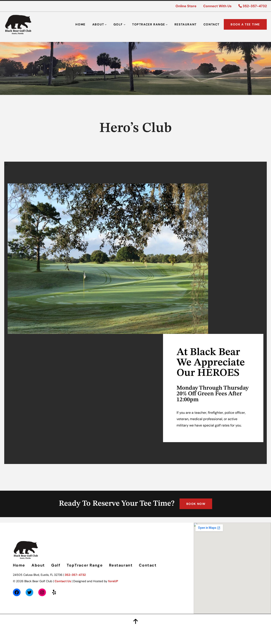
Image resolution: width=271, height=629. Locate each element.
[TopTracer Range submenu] (166, 24)
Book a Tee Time (245, 24)
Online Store (186, 6)
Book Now (196, 504)
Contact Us (63, 581)
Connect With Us (217, 6)
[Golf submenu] (124, 24)
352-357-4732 (254, 6)
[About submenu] (105, 24)
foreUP (113, 581)
